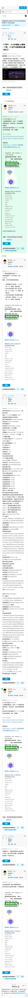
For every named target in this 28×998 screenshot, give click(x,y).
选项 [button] (25, 16)
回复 (6, 94)
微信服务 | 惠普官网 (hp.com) (12, 187)
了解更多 (16, 25)
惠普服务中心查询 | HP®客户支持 (13, 191)
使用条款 (19, 993)
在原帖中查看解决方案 (9, 231)
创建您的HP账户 (6, 25)
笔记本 (4, 16)
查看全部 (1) (9, 90)
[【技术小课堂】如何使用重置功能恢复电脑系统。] (9, 29)
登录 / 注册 (23, 7)
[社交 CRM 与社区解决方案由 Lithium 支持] (15, 986)
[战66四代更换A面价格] (11, 29)
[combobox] (14, 11)
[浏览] (2, 8)
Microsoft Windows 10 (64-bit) (14, 87)
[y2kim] (5, 107)
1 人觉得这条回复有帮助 (9, 250)
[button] (24, 33)
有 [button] (18, 248)
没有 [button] (22, 248)
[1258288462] (4, 34)
